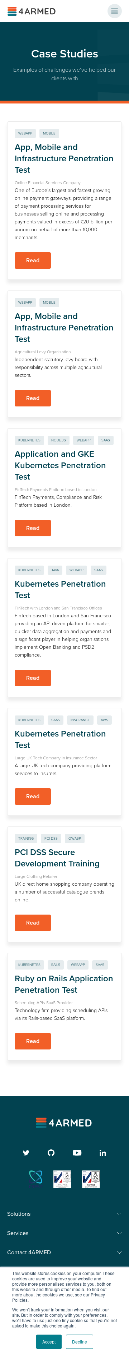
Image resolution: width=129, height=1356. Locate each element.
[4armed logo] (65, 1123)
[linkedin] (103, 1153)
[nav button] (115, 11)
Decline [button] (79, 1342)
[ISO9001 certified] (91, 1179)
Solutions (18, 1214)
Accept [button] (49, 1342)
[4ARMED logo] (32, 11)
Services (17, 1233)
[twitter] (26, 1152)
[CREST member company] (36, 1179)
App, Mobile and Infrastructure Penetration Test (64, 158)
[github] (51, 1152)
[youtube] (77, 1153)
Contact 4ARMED (29, 1252)
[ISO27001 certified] (62, 1179)
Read (32, 260)
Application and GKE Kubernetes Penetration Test (60, 465)
